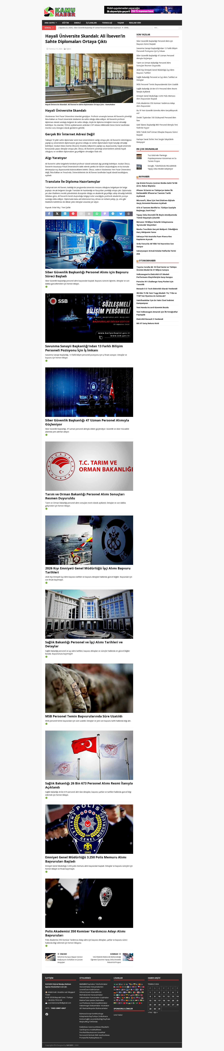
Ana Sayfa (50, 22)
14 (177, 996)
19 (168, 1000)
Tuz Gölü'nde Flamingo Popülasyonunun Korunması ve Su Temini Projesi (162, 158)
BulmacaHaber (102, 1008)
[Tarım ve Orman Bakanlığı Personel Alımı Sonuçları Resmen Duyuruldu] (89, 466)
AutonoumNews (94, 1027)
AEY (80, 1008)
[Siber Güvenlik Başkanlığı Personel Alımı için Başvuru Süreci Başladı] (89, 244)
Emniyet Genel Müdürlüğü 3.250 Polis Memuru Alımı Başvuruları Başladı (85, 859)
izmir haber (118, 1015)
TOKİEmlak (93, 1021)
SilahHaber (99, 1000)
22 (150, 1004)
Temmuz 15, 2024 (55, 49)
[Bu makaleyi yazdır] (89, 214)
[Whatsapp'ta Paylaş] (97, 214)
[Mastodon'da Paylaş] (105, 214)
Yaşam (120, 22)
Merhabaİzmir (85, 995)
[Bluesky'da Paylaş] (121, 214)
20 (173, 1000)
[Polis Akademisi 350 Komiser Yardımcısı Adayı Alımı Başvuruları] (89, 903)
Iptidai (92, 1000)
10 (159, 996)
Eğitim (65, 22)
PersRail (82, 1032)
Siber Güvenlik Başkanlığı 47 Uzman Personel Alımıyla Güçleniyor (87, 422)
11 (164, 996)
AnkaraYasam (84, 992)
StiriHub (91, 1035)
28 (177, 1004)
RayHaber (144, 176)
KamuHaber (95, 997)
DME (96, 1035)
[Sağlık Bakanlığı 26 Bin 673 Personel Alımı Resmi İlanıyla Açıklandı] (89, 755)
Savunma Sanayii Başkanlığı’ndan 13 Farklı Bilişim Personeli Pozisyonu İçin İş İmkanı (84, 348)
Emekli (77, 22)
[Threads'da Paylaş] (129, 214)
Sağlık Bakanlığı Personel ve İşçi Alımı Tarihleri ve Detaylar (84, 644)
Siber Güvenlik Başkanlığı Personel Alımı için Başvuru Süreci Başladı (86, 274)
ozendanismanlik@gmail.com (59, 1003)
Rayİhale (106, 1019)
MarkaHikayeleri (89, 1008)
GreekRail (101, 1032)
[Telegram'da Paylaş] (113, 214)
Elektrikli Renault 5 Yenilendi (149, 319)
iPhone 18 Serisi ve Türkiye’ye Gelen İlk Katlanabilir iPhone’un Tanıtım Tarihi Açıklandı (154, 193)
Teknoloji (107, 22)
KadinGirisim (94, 989)
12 (168, 996)
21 (177, 1000)
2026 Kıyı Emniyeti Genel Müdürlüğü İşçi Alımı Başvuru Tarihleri (88, 570)
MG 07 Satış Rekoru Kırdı (147, 323)
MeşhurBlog (84, 1021)
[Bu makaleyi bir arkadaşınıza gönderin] (81, 214)
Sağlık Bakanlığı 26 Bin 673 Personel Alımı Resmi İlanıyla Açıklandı (89, 785)
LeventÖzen (84, 989)
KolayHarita (84, 1016)
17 (159, 1000)
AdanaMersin (96, 992)
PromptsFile (84, 1037)
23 (155, 1004)
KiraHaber (105, 1005)
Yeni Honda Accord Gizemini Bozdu (152, 307)
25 (164, 1004)
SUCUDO (83, 984)
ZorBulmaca (103, 1016)
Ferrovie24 (83, 1035)
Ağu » (155, 1012)
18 (164, 1000)
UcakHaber (104, 997)
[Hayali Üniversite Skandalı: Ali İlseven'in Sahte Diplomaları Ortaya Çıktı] (89, 101)
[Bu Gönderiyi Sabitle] (73, 214)
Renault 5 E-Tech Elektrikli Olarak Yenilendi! (157, 288)
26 (168, 1004)
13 (173, 996)
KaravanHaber (97, 995)
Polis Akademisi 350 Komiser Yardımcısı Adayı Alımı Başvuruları (85, 933)
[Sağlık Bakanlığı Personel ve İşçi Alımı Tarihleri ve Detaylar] (89, 614)
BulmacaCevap (85, 1013)
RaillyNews (83, 1027)
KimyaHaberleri (97, 987)
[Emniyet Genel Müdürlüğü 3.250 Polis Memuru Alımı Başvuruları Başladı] (89, 829)
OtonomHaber (147, 260)
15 (150, 1000)
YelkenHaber (84, 997)
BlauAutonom (91, 1032)
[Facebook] (46, 1014)
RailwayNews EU (95, 1037)
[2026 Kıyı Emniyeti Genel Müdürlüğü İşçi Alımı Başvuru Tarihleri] (89, 540)
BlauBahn (105, 1027)
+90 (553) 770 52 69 (55, 1000)
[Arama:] (166, 27)
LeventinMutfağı (96, 1019)
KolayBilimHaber (100, 1003)
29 (150, 1009)
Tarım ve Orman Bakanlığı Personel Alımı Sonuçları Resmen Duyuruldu (85, 496)
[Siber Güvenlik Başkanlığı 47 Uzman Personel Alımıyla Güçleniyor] (89, 392)
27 (173, 1004)
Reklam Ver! (135, 22)
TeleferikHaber (101, 984)
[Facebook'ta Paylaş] (49, 214)
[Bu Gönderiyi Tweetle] (57, 214)
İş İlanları (91, 22)
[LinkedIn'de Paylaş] (65, 214)
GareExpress (84, 1029)
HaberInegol (84, 1005)
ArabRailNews (95, 1029)
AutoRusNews (104, 1035)
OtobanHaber (95, 1005)
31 (159, 1009)
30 (155, 1009)
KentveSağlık (84, 1019)
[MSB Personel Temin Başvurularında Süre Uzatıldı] (89, 688)
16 (155, 1000)
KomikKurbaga (97, 1013)
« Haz (150, 1012)
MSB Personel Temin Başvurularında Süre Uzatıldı (83, 716)
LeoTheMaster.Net (86, 1003)
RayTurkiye (93, 1016)
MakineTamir (84, 1000)
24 (159, 1004)
